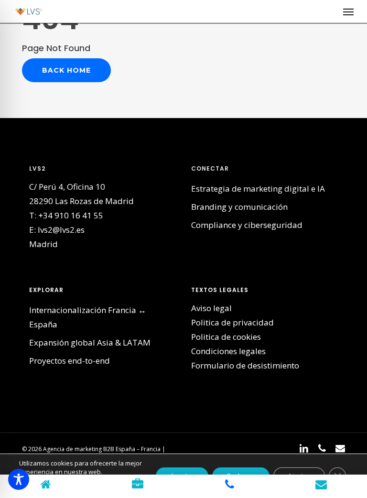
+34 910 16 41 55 (70, 215)
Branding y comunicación (239, 206)
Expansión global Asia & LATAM (90, 342)
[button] (348, 11)
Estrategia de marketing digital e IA (258, 188)
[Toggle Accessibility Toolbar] (18, 479)
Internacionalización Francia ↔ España (87, 317)
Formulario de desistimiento (245, 365)
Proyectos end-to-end (69, 360)
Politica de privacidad (232, 322)
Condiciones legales (228, 351)
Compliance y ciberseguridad (246, 224)
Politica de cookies (226, 336)
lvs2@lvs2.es (61, 229)
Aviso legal (211, 308)
